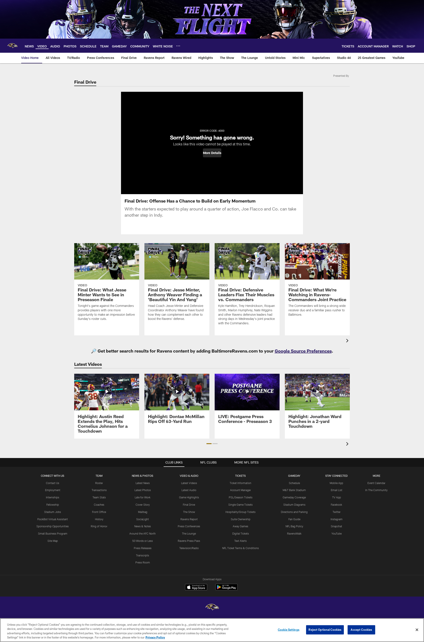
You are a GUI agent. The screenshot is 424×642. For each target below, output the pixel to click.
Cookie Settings (288, 629)
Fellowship (52, 504)
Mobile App (336, 482)
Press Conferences (189, 526)
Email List (336, 490)
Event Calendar (376, 482)
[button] (212, 152)
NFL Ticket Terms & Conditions (240, 548)
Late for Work (142, 497)
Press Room (142, 562)
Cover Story (143, 504)
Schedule (294, 482)
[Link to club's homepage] (12, 45)
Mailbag (142, 511)
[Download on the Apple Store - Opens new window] (196, 587)
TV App (336, 497)
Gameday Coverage (294, 497)
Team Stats (99, 497)
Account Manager (240, 490)
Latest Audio (189, 490)
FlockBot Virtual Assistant (52, 519)
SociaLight (142, 519)
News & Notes (142, 526)
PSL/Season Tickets (240, 497)
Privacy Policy (155, 637)
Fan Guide (294, 519)
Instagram (337, 519)
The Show (189, 511)
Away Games (240, 526)
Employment (52, 490)
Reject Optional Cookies (325, 629)
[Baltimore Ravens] (212, 607)
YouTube (336, 533)
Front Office (99, 511)
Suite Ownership (240, 519)
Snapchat (336, 526)
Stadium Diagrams (294, 504)
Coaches (99, 504)
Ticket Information (240, 482)
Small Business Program (52, 533)
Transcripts (142, 555)
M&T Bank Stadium (294, 490)
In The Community (376, 490)
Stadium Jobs (52, 511)
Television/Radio (189, 548)
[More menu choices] (178, 46)
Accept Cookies (361, 629)
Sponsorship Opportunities (52, 526)
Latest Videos (189, 482)
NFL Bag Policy (294, 526)
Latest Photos (142, 490)
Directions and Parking (294, 511)
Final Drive (189, 504)
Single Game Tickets (240, 504)
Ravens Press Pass (189, 540)
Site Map (52, 540)
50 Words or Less (142, 540)
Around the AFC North (142, 533)
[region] (212, 630)
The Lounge (189, 533)
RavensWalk (294, 533)
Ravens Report (189, 519)
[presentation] (348, 341)
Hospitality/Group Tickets (240, 511)
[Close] (417, 629)
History (99, 519)
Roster (99, 482)
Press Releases (142, 548)
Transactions (99, 490)
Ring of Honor (99, 526)
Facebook (336, 504)
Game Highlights (189, 497)
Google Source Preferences (303, 350)
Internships (52, 497)
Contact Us (52, 482)
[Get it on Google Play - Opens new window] (226, 589)
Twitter (337, 511)
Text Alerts (240, 540)
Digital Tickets (240, 533)
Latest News (143, 482)
